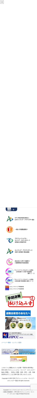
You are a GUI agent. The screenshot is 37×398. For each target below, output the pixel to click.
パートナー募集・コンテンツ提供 (11, 342)
